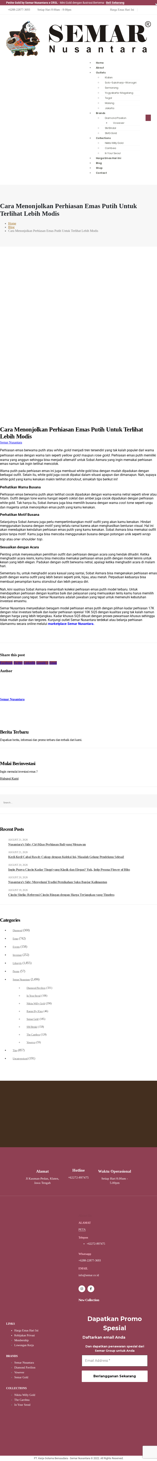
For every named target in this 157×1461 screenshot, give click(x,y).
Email (53, 663)
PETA (82, 1229)
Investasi (17, 955)
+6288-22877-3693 (89, 1260)
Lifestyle (17, 963)
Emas (15, 938)
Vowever (118, 123)
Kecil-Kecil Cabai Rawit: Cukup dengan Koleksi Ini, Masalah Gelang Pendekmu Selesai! (66, 857)
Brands (100, 113)
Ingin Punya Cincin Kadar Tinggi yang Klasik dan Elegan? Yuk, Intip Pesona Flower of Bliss (69, 869)
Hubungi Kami (9, 778)
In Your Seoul (34, 995)
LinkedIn (29, 663)
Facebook (6, 663)
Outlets (101, 72)
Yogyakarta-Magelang (119, 93)
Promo (16, 971)
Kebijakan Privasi (24, 1335)
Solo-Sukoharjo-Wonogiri (121, 82)
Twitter (18, 663)
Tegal (108, 98)
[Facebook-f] (90, 1288)
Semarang (111, 87)
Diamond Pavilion (115, 118)
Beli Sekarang (115, 2)
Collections (103, 138)
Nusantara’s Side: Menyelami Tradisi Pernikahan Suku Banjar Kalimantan (57, 882)
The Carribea (33, 1034)
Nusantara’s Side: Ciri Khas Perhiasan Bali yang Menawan (47, 844)
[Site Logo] (78, 55)
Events (16, 946)
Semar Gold (33, 1019)
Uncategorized (20, 1058)
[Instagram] (81, 1288)
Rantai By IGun (35, 1011)
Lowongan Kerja (24, 1345)
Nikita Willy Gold (114, 143)
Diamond (17, 930)
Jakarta (109, 108)
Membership (21, 1340)
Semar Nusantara (11, 442)
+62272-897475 (96, 1243)
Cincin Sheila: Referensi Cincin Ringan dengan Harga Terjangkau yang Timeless (61, 894)
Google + (42, 663)
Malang (109, 103)
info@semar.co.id (88, 1275)
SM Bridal (32, 1026)
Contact (101, 173)
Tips (15, 1050)
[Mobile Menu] (148, 118)
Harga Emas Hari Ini (108, 158)
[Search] (35, 799)
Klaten (109, 77)
